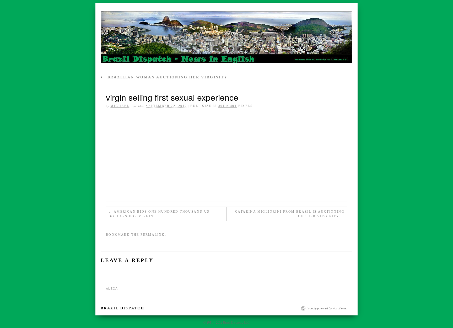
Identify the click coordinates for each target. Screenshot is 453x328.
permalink (153, 234)
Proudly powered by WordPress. (326, 308)
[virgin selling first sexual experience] (226, 155)
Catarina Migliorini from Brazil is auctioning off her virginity (289, 214)
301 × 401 (227, 106)
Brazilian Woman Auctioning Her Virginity (164, 77)
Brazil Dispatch (122, 308)
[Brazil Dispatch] (226, 39)
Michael (119, 106)
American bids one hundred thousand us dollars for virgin (159, 214)
